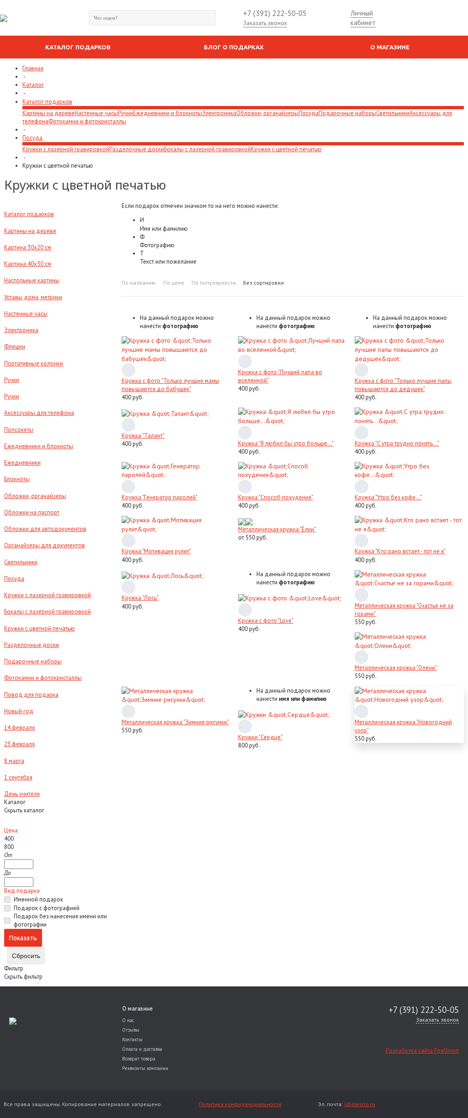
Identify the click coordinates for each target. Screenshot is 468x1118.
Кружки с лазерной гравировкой (65, 149)
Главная (32, 68)
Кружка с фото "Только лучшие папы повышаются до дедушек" (403, 385)
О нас (128, 1020)
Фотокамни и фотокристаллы (87, 121)
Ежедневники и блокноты (167, 113)
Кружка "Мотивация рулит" (156, 551)
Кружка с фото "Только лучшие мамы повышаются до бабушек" (170, 385)
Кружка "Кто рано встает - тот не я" (400, 551)
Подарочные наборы (347, 113)
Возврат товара (138, 1058)
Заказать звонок (265, 23)
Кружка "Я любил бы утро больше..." (286, 443)
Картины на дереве (48, 113)
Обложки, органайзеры (267, 113)
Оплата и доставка (142, 1049)
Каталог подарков (47, 102)
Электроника (219, 113)
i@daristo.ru (359, 1104)
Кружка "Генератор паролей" (159, 497)
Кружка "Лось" (140, 598)
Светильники (393, 113)
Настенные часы (96, 113)
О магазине (137, 1008)
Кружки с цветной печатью (286, 149)
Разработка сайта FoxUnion (422, 1050)
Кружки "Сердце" (260, 737)
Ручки (125, 113)
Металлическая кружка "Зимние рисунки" (175, 722)
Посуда (308, 113)
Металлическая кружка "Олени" (396, 668)
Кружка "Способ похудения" (275, 497)
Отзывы (130, 1030)
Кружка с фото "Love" (265, 621)
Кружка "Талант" (143, 436)
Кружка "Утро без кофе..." (388, 497)
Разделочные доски (136, 149)
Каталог (33, 85)
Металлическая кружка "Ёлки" (277, 529)
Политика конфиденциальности (240, 1104)
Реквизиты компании (145, 1068)
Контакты (132, 1039)
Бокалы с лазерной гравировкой (207, 149)
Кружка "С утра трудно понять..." (397, 443)
